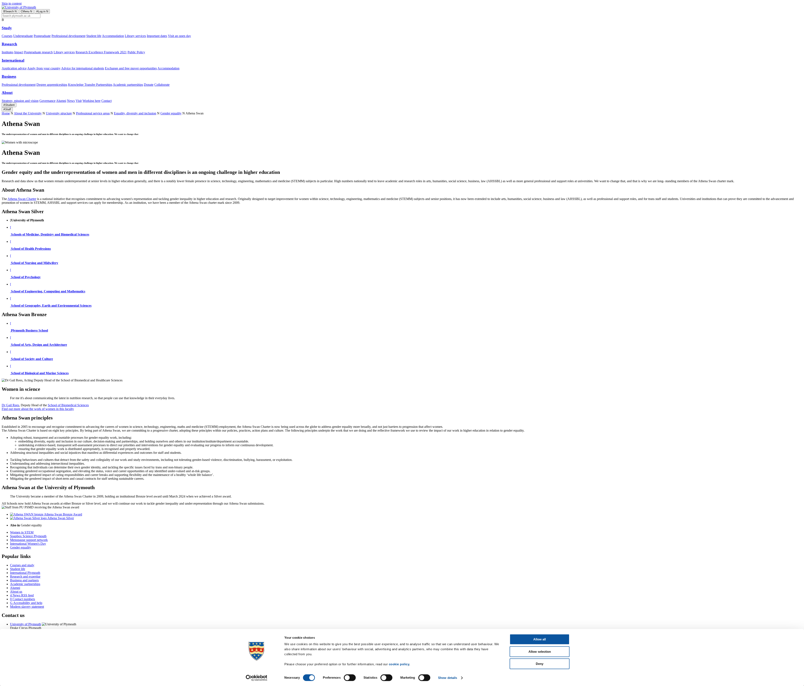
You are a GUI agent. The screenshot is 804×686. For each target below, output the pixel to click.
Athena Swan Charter (22, 199)
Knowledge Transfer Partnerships (90, 84)
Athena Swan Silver (60, 518)
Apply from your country (44, 68)
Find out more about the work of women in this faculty (38, 409)
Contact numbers (22, 599)
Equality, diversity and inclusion (135, 113)
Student (9, 104)
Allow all (539, 639)
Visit (79, 101)
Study (7, 28)
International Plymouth (25, 572)
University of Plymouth (25, 624)
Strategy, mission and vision (20, 101)
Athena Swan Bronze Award (62, 514)
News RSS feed (22, 595)
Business (9, 76)
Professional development (68, 36)
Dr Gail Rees (10, 405)
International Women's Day (28, 543)
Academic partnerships (128, 84)
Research (9, 44)
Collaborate (162, 84)
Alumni (61, 101)
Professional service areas (93, 113)
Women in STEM (22, 532)
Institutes (7, 52)
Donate (148, 84)
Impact (18, 52)
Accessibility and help (26, 603)
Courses (7, 36)
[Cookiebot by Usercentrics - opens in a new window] (256, 678)
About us (16, 591)
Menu (26, 11)
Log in (42, 11)
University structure (59, 113)
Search (10, 11)
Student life (93, 36)
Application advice (14, 68)
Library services (135, 36)
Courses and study (22, 565)
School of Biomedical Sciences (68, 405)
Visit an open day (179, 36)
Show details (447, 678)
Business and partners (24, 580)
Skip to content (12, 3)
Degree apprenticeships (51, 84)
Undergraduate (23, 36)
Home (6, 113)
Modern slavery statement (27, 606)
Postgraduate (42, 36)
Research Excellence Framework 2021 (101, 52)
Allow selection (539, 651)
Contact (106, 101)
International (13, 60)
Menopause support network (29, 540)
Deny (539, 663)
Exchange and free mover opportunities (131, 68)
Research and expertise (25, 576)
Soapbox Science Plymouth (28, 536)
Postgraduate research (38, 52)
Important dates (157, 36)
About (7, 92)
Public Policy (136, 52)
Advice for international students (82, 68)
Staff (7, 109)
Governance (47, 101)
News (71, 101)
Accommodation (113, 36)
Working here (91, 101)
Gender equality (171, 113)
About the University (28, 113)
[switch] (350, 677)
